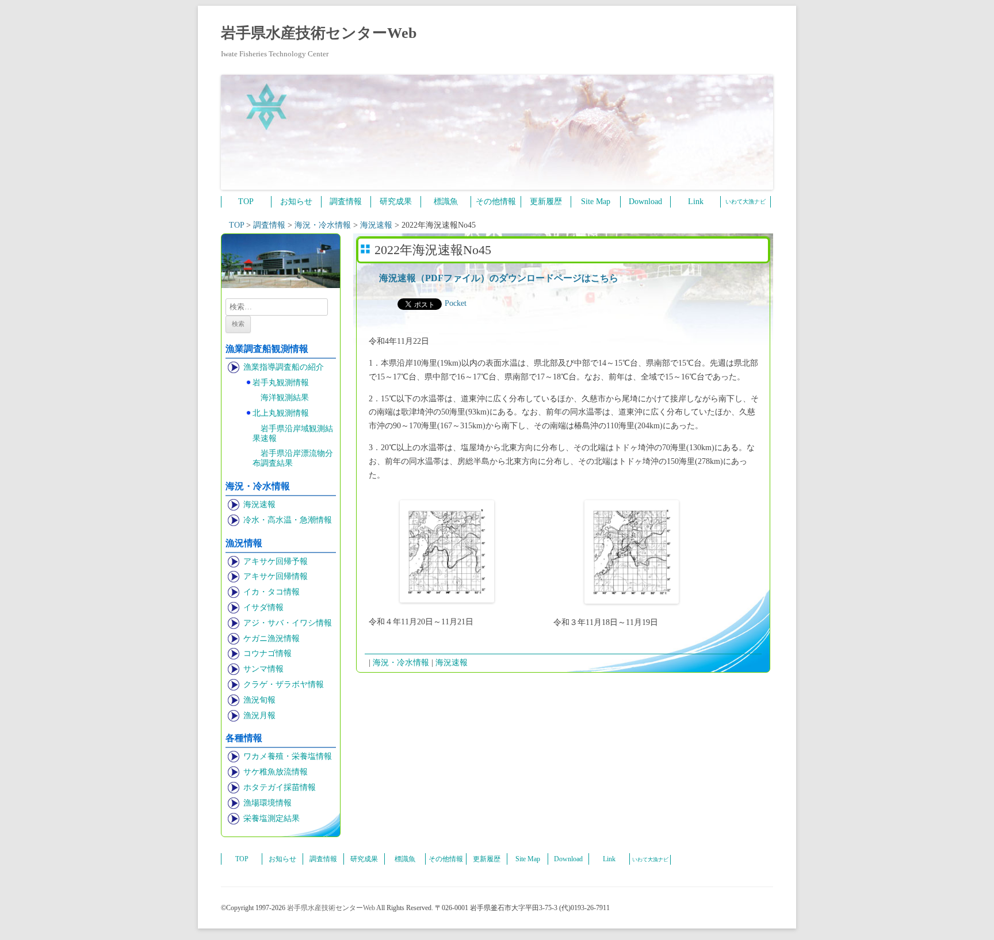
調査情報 (346, 201)
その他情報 (496, 201)
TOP (246, 201)
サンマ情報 (263, 669)
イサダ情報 (263, 607)
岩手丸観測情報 (281, 382)
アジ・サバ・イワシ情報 (287, 623)
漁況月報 (259, 715)
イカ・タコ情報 (271, 592)
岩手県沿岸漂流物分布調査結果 (293, 458)
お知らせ (296, 201)
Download (645, 201)
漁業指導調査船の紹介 (283, 367)
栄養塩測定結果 (271, 818)
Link (696, 201)
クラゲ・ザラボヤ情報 (283, 684)
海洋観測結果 (285, 397)
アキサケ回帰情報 (275, 576)
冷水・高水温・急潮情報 (287, 520)
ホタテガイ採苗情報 (279, 787)
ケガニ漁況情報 (271, 638)
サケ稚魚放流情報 (275, 772)
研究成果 (396, 201)
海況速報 (259, 504)
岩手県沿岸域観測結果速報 (293, 433)
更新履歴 (546, 201)
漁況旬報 (259, 700)
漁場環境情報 (267, 803)
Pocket (456, 303)
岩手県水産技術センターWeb (318, 33)
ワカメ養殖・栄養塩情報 (287, 756)
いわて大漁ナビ (745, 201)
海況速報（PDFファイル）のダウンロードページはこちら (498, 278)
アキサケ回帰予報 (275, 561)
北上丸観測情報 (281, 413)
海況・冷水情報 (401, 662)
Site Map (595, 201)
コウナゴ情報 (267, 653)
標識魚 (446, 201)
